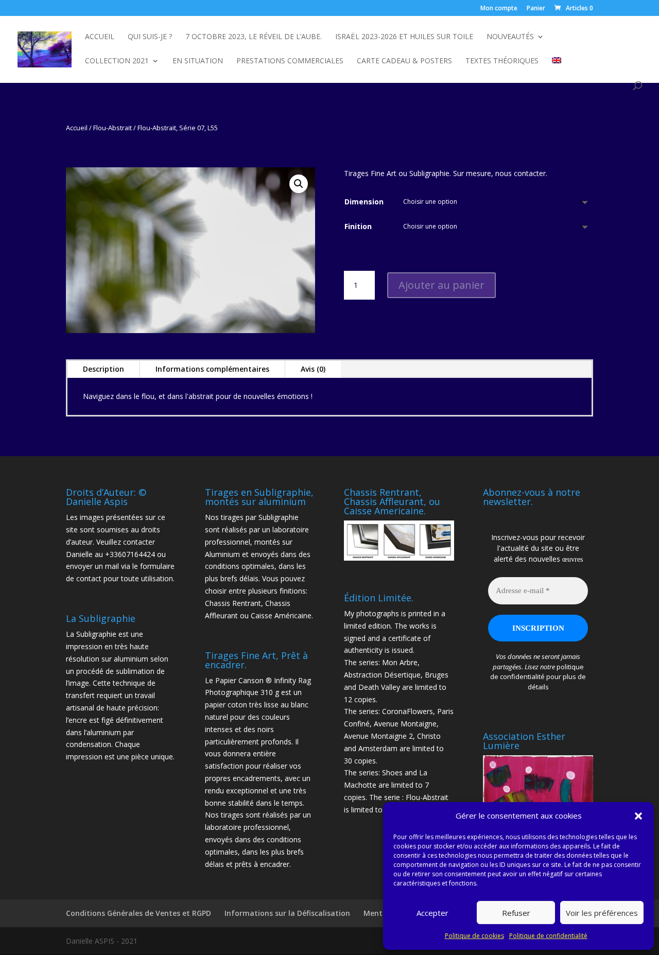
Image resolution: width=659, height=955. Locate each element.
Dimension (364, 201)
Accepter (432, 913)
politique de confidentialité (537, 672)
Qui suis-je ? (150, 37)
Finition (358, 226)
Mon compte (498, 8)
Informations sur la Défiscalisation (287, 913)
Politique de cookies (474, 935)
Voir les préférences (602, 913)
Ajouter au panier (441, 285)
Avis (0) (313, 369)
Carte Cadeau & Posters (404, 61)
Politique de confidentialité (548, 935)
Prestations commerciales (289, 61)
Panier (536, 8)
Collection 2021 (117, 61)
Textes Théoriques (502, 61)
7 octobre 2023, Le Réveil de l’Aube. (253, 37)
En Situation (197, 61)
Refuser (516, 913)
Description (103, 369)
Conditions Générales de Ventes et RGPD (138, 913)
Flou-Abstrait (112, 127)
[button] (638, 816)
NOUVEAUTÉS (510, 37)
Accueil (99, 37)
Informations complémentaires (212, 369)
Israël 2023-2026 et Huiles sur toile (404, 37)
